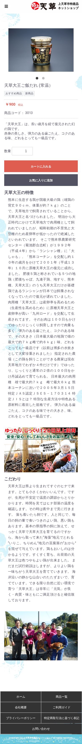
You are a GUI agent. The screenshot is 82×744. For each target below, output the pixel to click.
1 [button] (38, 79)
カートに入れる (41, 166)
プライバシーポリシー (21, 718)
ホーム (20, 696)
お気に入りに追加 (41, 180)
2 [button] (44, 79)
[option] (41, 50)
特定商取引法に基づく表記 (61, 718)
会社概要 (21, 707)
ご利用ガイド (61, 707)
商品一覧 (61, 696)
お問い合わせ (41, 728)
